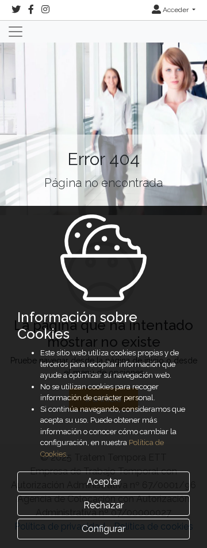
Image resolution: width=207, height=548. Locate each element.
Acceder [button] (175, 10)
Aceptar (104, 481)
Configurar (103, 528)
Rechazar (103, 505)
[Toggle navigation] (15, 32)
